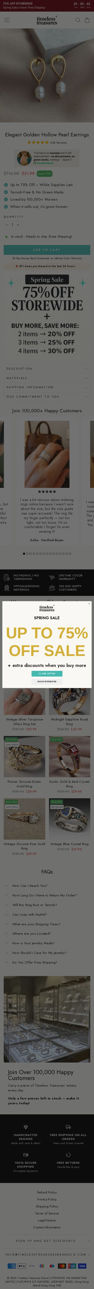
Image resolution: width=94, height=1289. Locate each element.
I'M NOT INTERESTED (47, 682)
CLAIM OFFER (47, 673)
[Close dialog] (89, 603)
